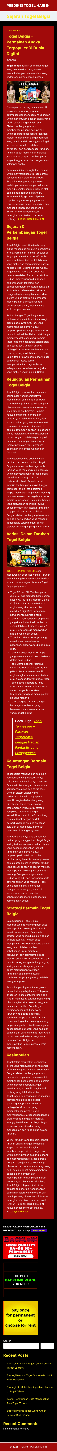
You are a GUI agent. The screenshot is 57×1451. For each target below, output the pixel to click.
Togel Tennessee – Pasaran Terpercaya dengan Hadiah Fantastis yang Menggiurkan (28, 737)
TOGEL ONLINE (13, 30)
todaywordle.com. (20, 1211)
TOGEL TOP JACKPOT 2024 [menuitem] (22, 571)
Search (7, 1340)
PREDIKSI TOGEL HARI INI (30, 219)
